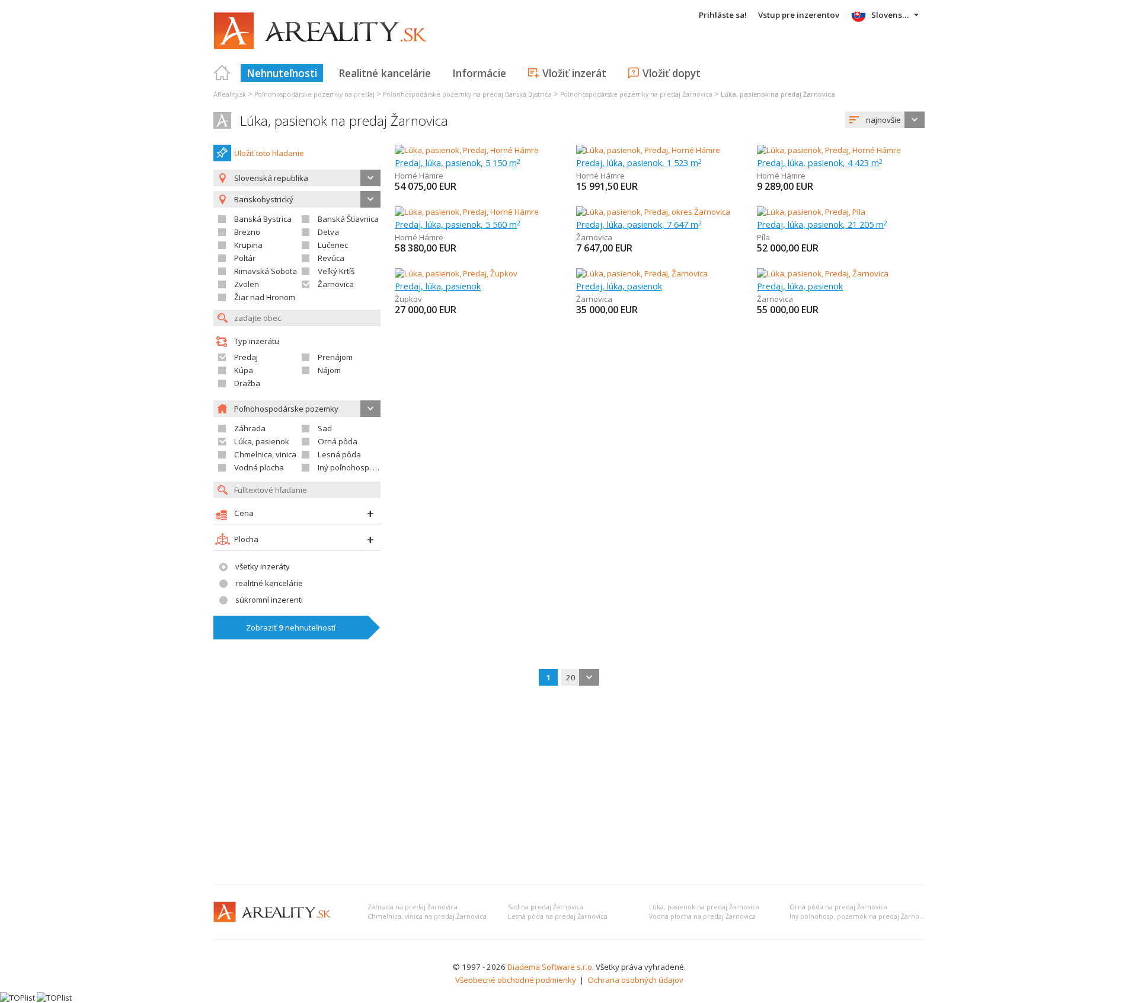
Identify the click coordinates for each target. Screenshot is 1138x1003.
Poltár (244, 258)
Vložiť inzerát (574, 73)
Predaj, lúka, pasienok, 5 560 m (457, 224)
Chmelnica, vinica (265, 454)
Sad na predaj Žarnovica (545, 907)
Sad (325, 428)
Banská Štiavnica (348, 219)
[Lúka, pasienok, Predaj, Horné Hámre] (467, 150)
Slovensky (891, 14)
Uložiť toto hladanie (269, 153)
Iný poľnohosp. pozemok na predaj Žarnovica (860, 916)
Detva (328, 232)
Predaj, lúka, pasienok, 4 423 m (820, 162)
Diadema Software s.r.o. (550, 966)
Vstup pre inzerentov (798, 14)
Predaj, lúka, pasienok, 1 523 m (639, 162)
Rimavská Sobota (265, 271)
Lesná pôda (339, 454)
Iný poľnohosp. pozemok (362, 467)
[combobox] (885, 120)
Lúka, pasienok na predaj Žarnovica (344, 121)
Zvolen (246, 284)
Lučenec (333, 245)
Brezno (247, 232)
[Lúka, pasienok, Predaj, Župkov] (456, 273)
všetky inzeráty (262, 566)
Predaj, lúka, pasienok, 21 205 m (822, 224)
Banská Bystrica (263, 219)
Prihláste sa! (723, 14)
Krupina (248, 245)
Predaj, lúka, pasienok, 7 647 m (639, 224)
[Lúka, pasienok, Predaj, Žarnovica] (642, 273)
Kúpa (243, 370)
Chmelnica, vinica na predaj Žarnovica (427, 916)
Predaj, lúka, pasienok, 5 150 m (457, 162)
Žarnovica (336, 284)
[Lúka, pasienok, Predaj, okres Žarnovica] (653, 211)
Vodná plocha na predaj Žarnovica (702, 916)
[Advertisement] (569, 786)
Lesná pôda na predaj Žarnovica (558, 916)
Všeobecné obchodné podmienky (515, 980)
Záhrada (250, 428)
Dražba (247, 383)
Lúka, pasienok (261, 441)
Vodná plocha (259, 467)
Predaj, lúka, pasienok (438, 286)
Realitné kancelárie (384, 73)
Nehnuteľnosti (282, 73)
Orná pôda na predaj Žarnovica (838, 907)
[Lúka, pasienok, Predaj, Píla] (811, 211)
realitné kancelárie (269, 583)
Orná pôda (337, 441)
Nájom (329, 370)
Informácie (479, 73)
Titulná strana (222, 73)
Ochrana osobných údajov (635, 980)
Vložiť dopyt (671, 73)
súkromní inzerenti (269, 599)
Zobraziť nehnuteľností (290, 627)
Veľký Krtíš (336, 271)
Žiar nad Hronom (264, 297)
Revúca (331, 258)
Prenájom (335, 357)
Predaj (246, 357)
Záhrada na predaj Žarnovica (412, 907)
